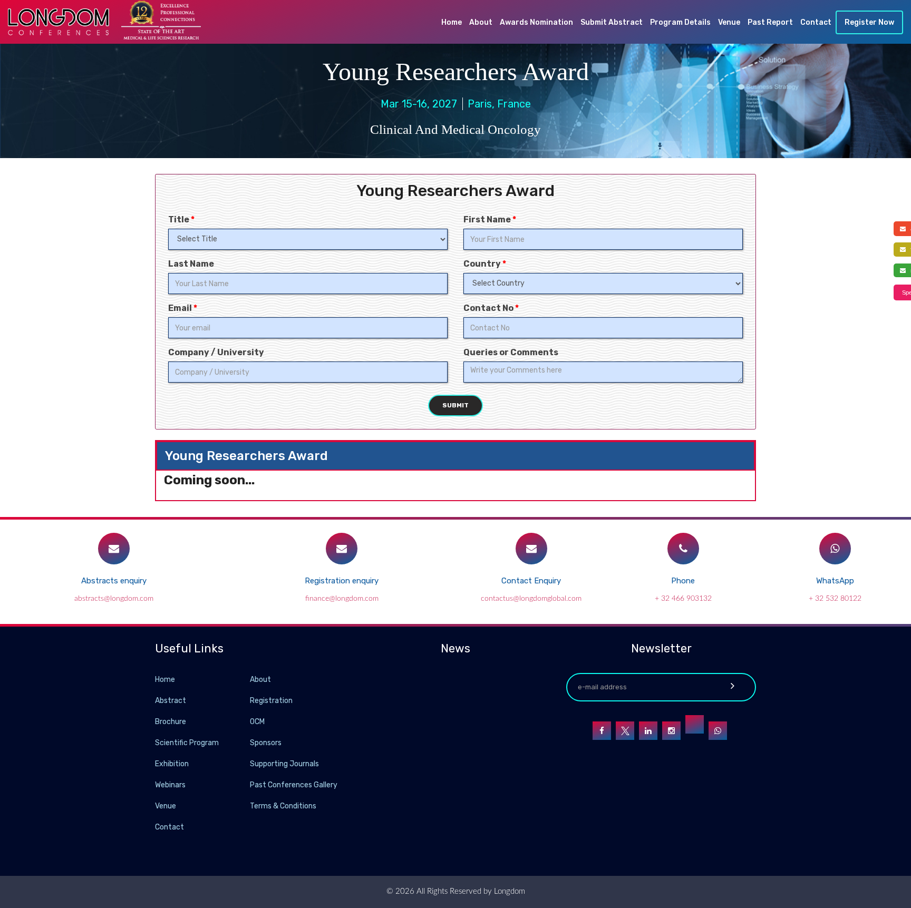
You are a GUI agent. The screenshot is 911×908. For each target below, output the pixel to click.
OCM (257, 721)
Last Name (191, 264)
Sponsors (266, 742)
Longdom (508, 891)
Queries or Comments (510, 352)
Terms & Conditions (283, 806)
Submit (455, 405)
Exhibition (172, 763)
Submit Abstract (611, 22)
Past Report (770, 22)
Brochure (170, 721)
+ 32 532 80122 (835, 598)
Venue (729, 22)
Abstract (170, 700)
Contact (815, 22)
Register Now (869, 22)
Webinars (170, 784)
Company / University (216, 352)
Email (182, 308)
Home (451, 22)
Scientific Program (187, 742)
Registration (271, 700)
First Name (489, 219)
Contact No (491, 308)
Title (181, 219)
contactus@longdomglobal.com (531, 598)
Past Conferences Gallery (293, 784)
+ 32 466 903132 (683, 598)
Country (484, 264)
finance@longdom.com (342, 598)
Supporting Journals (284, 763)
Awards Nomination (536, 22)
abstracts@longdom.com (113, 598)
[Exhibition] (249, 763)
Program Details (680, 22)
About (480, 22)
